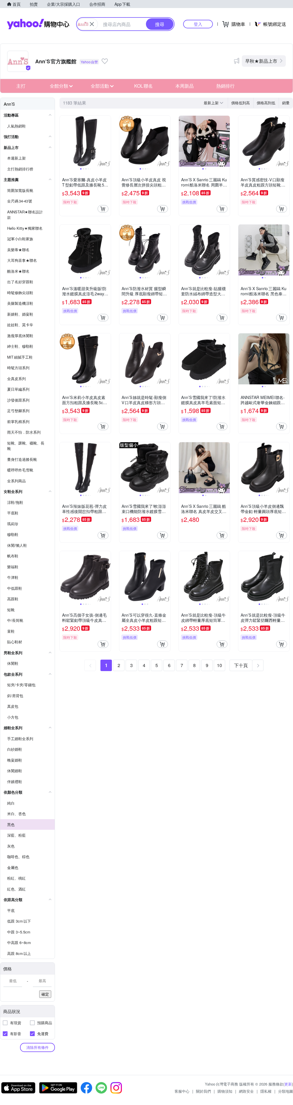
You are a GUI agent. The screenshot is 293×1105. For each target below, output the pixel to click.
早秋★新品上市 (261, 61)
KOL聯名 (143, 85)
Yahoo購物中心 (38, 24)
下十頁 (241, 665)
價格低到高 (240, 102)
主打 (20, 85)
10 (219, 665)
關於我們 (203, 1091)
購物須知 (224, 1091)
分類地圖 (285, 1091)
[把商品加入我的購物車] (103, 209)
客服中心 (182, 1091)
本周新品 (184, 85)
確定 (45, 994)
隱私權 (266, 1091)
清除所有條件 (37, 1047)
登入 (198, 24)
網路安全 (246, 1091)
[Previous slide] (63, 141)
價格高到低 (266, 102)
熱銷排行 (225, 85)
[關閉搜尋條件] (91, 24)
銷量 (286, 102)
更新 (288, 1084)
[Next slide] (107, 141)
